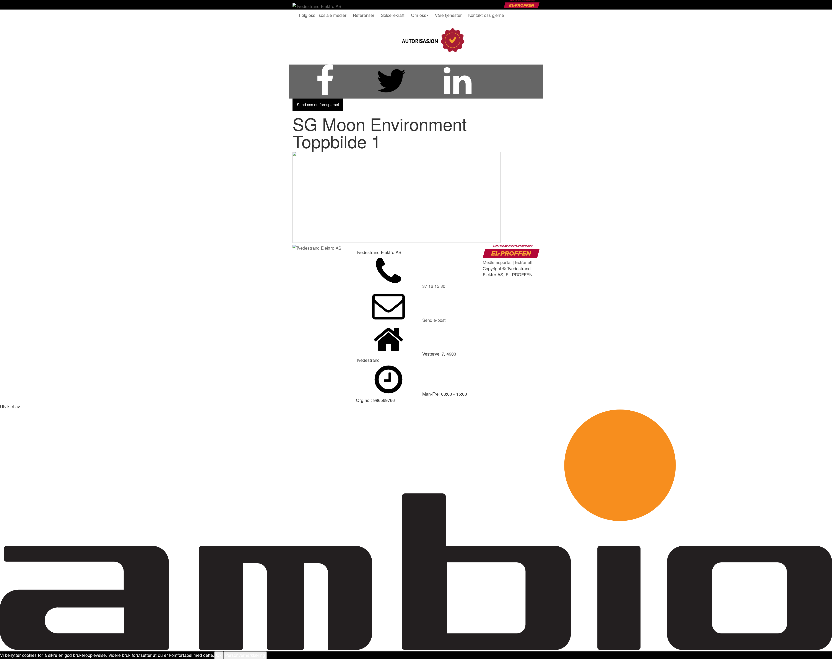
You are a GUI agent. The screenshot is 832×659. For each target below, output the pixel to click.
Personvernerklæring (245, 655)
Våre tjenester (448, 15)
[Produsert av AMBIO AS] (416, 648)
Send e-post (434, 320)
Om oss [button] (418, 15)
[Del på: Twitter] (391, 95)
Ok (219, 655)
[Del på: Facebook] (325, 95)
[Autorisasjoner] (432, 40)
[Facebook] (504, 40)
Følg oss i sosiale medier (322, 15)
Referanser (363, 15)
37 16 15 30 (433, 286)
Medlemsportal (497, 262)
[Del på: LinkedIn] (457, 95)
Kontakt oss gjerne (486, 15)
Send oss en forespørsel (318, 104)
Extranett (524, 262)
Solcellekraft (393, 15)
